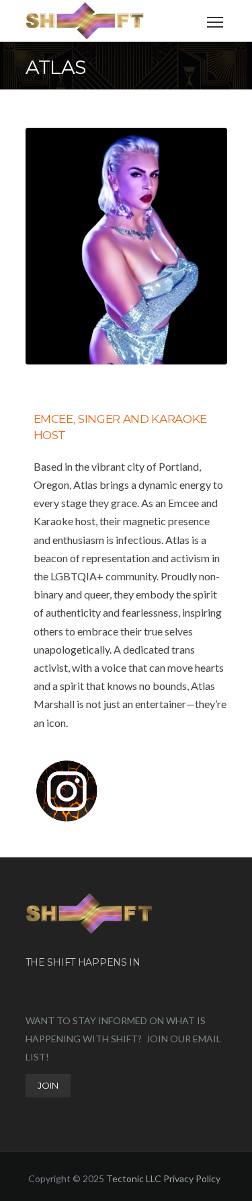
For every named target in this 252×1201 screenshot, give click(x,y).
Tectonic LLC (133, 1178)
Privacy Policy (191, 1178)
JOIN (48, 1085)
